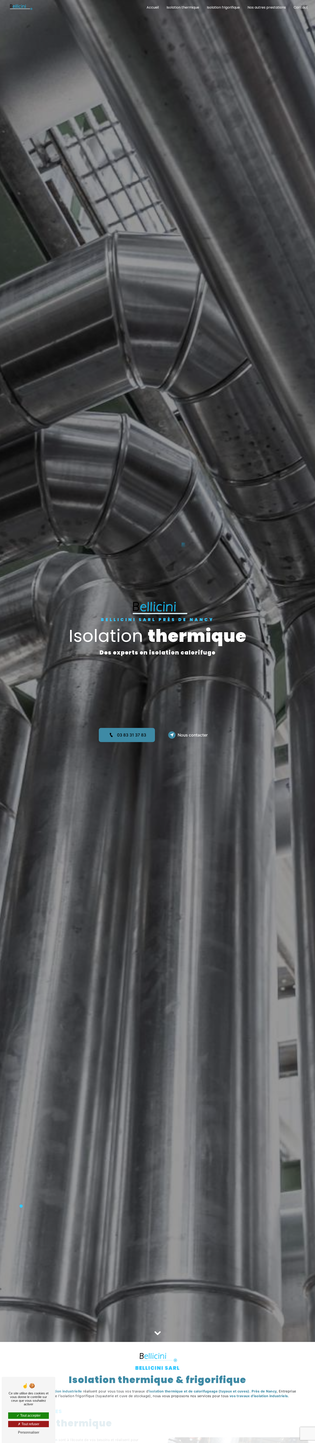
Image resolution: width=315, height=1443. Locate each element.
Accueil (153, 7)
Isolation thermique (182, 7)
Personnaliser (28, 1432)
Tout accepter (29, 1415)
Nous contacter (193, 735)
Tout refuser (30, 1424)
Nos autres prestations (267, 7)
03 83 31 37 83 (131, 735)
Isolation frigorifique (223, 7)
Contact (301, 7)
